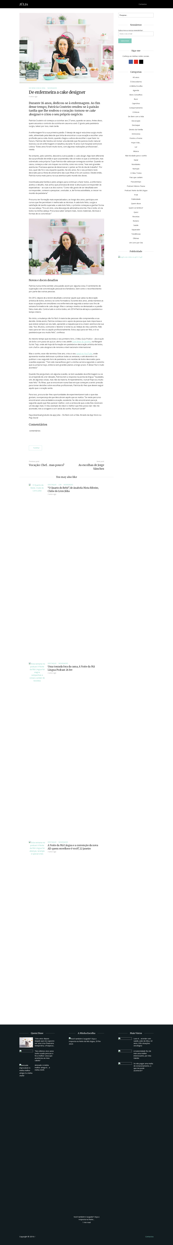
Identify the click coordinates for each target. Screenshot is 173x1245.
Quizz (136, 212)
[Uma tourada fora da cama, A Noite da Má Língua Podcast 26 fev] (37, 750)
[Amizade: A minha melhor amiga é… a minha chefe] (26, 1070)
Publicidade (136, 199)
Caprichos (136, 103)
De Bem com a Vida (37, 88)
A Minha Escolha (136, 86)
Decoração (136, 121)
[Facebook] (131, 62)
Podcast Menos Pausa (136, 186)
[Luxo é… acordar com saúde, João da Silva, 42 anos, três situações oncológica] (125, 1042)
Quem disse (136, 203)
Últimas (136, 238)
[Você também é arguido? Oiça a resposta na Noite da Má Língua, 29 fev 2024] (86, 1125)
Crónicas (136, 112)
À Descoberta (136, 81)
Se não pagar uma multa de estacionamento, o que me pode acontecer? (143, 1067)
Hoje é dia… (136, 142)
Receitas (135, 216)
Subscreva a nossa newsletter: (130, 30)
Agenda (136, 90)
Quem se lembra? (136, 208)
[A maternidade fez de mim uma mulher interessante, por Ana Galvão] (125, 1055)
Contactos (143, 4)
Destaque (52, 485)
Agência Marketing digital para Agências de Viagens (40, 1236)
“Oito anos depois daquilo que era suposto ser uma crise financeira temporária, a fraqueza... (44, 1042)
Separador (136, 229)
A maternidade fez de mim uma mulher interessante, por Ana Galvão (142, 1054)
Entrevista (136, 134)
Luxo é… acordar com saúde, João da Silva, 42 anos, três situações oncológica (143, 1042)
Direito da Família (136, 129)
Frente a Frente (136, 138)
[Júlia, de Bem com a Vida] (23, 4)
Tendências (136, 234)
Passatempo (136, 181)
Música (136, 151)
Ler (59, 485)
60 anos (136, 77)
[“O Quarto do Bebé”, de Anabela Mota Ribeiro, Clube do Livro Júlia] (37, 571)
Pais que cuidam (136, 177)
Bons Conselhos (135, 94)
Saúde (135, 225)
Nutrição (136, 168)
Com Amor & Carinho (81, 341)
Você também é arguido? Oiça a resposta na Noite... (86, 1218)
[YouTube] (136, 62)
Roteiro (136, 221)
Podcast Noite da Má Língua (136, 190)
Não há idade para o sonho (136, 155)
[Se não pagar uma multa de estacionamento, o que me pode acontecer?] (125, 1067)
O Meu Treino (136, 173)
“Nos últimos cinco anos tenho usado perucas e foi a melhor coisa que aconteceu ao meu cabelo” (44, 1056)
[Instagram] (141, 62)
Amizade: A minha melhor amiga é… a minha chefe (42, 1067)
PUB (136, 195)
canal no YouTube (84, 353)
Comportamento (136, 108)
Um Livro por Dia (136, 242)
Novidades (52, 88)
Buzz (136, 99)
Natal (136, 160)
